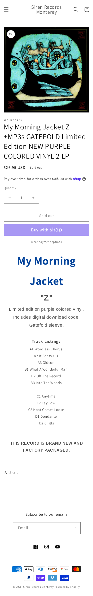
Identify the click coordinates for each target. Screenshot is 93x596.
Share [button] (14, 472)
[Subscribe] (74, 528)
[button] (6, 9)
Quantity (10, 188)
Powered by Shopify (67, 587)
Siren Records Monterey (38, 587)
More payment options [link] (46, 242)
